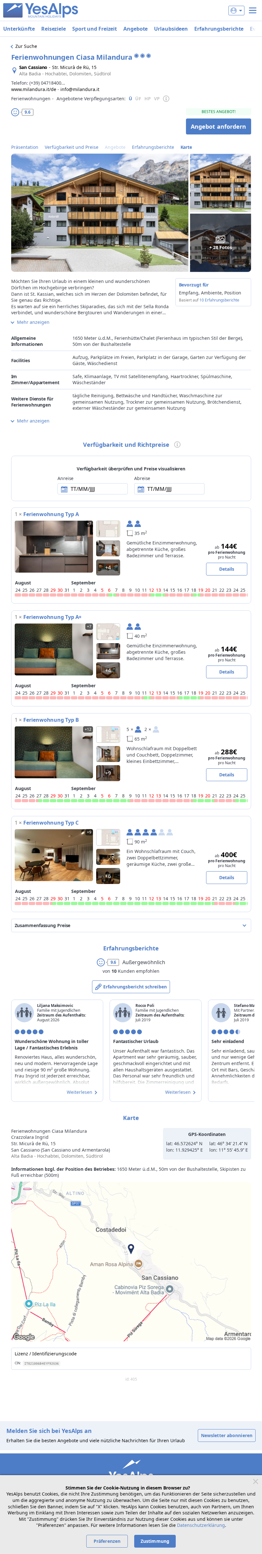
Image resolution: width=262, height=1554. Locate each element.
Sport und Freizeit (94, 28)
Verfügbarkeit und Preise (71, 147)
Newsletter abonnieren (226, 1435)
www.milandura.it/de (33, 89)
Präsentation (24, 147)
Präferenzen (107, 1541)
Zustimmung (155, 1541)
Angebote (135, 28)
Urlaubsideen (171, 28)
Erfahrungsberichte (218, 28)
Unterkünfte (19, 28)
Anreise (65, 478)
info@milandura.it (79, 89)
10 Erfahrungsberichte (219, 300)
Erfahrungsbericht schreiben (135, 987)
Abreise (142, 478)
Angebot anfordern (218, 126)
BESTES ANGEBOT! (218, 111)
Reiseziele (53, 28)
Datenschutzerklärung (201, 1525)
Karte (186, 147)
